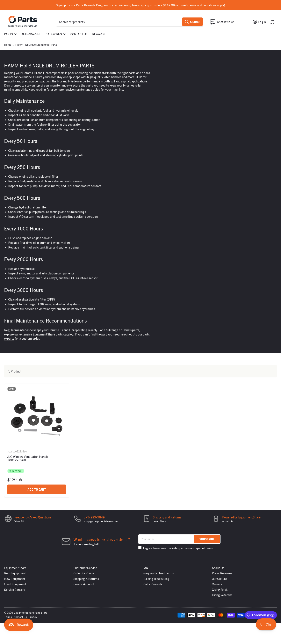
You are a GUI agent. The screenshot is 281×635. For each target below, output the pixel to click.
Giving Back (220, 589)
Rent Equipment (15, 573)
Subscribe (207, 539)
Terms (8, 617)
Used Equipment (15, 584)
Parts (8, 34)
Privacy (33, 617)
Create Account (83, 584)
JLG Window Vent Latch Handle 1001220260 (28, 458)
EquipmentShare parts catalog (53, 334)
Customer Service (85, 568)
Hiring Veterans (222, 595)
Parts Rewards (152, 584)
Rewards (98, 34)
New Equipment (14, 579)
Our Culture (219, 579)
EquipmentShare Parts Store (31, 612)
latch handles (112, 77)
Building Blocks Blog (156, 579)
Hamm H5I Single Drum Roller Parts (36, 44)
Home (8, 44)
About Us (227, 521)
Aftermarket (31, 34)
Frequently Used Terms (158, 573)
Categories (54, 34)
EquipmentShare (15, 568)
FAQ (145, 568)
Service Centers (14, 589)
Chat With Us (226, 22)
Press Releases (222, 573)
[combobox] (129, 22)
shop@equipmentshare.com (101, 521)
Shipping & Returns (86, 579)
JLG (9, 451)
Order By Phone (83, 573)
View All (19, 521)
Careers (217, 584)
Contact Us (78, 34)
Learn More (159, 521)
